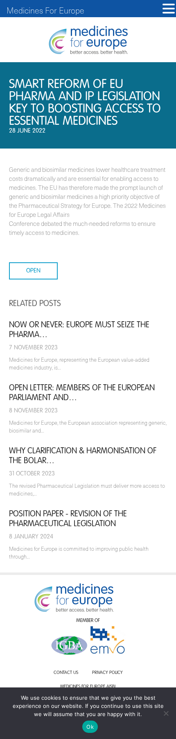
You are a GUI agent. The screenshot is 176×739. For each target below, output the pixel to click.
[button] (168, 9)
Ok (90, 726)
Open (33, 271)
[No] (166, 713)
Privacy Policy (107, 673)
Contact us (66, 673)
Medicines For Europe (45, 10)
